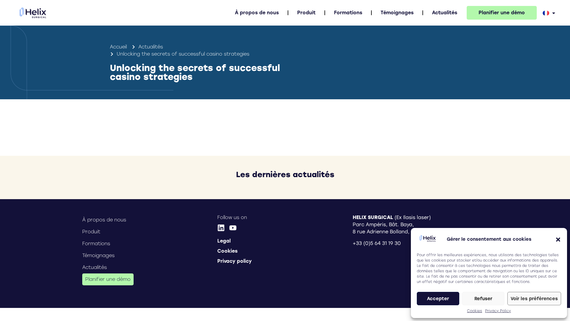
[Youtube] (233, 228)
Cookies (474, 311)
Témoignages (397, 12)
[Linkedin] (221, 228)
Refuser (483, 298)
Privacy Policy (498, 311)
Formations (348, 12)
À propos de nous (257, 12)
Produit (306, 12)
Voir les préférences (534, 298)
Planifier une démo (502, 12)
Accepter (438, 298)
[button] (558, 240)
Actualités (444, 12)
